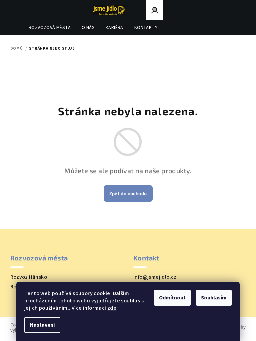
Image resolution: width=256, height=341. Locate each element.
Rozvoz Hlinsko (28, 277)
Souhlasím (214, 297)
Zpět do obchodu (128, 193)
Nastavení (42, 325)
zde (111, 308)
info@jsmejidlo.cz (155, 277)
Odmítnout (172, 297)
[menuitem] (49, 27)
